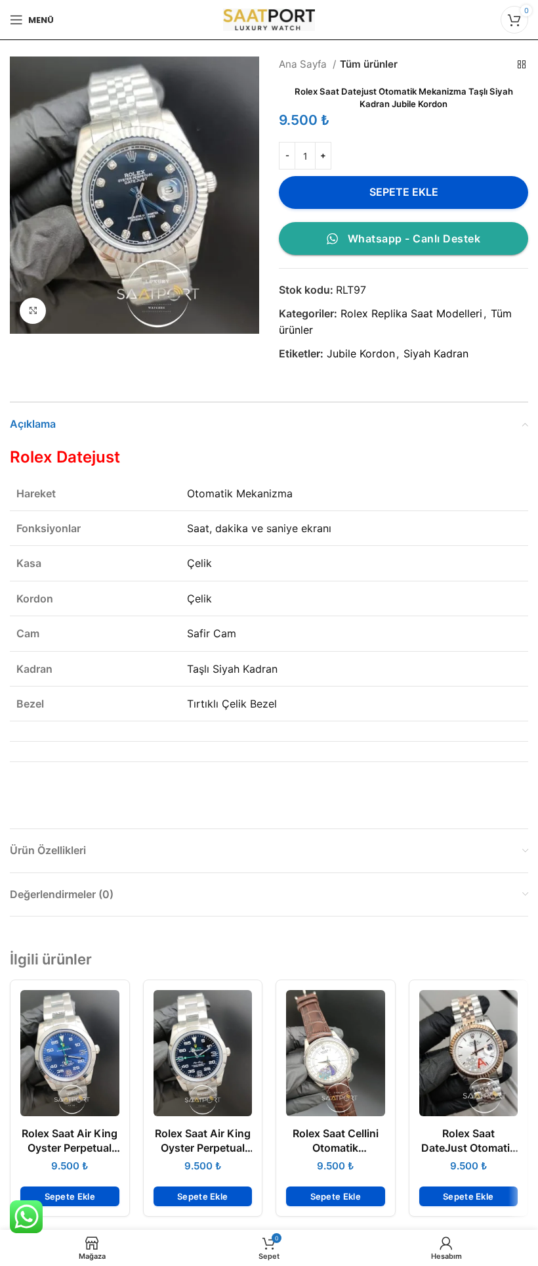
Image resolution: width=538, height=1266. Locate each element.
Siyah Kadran (436, 353)
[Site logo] (269, 18)
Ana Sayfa (304, 64)
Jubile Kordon (361, 353)
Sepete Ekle (403, 191)
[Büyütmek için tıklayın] (33, 311)
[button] (69, 1196)
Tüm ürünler (369, 64)
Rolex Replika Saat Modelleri (411, 313)
